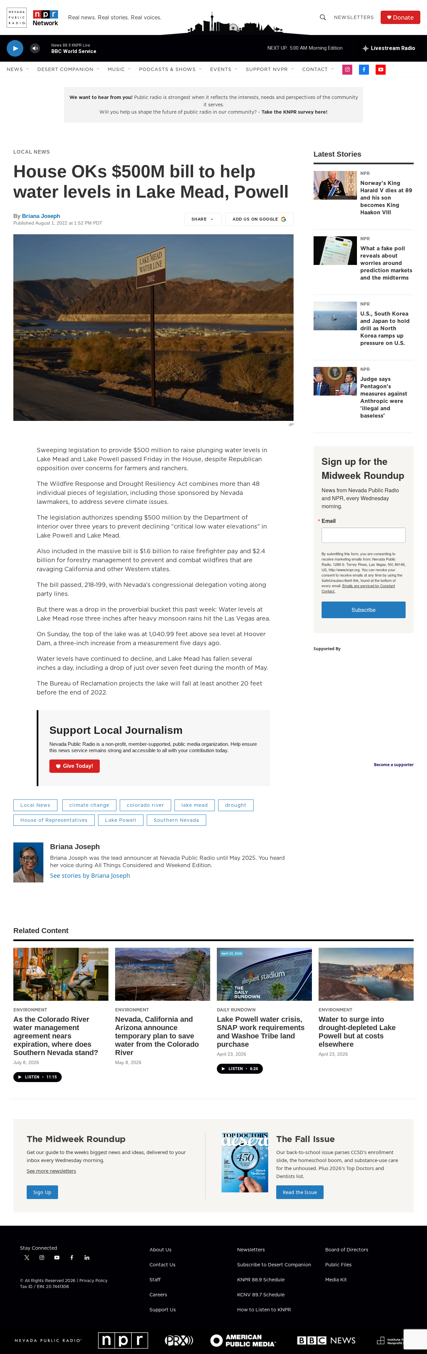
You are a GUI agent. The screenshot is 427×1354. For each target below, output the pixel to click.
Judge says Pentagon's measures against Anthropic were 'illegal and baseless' (383, 397)
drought (236, 805)
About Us (160, 1250)
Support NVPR (267, 69)
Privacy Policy (93, 1280)
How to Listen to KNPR (264, 1310)
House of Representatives (54, 820)
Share (199, 219)
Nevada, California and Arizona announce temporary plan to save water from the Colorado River (157, 1036)
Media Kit (336, 1280)
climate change (89, 805)
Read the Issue (300, 1192)
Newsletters (354, 17)
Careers (158, 1295)
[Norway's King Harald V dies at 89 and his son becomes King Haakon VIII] (335, 185)
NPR (365, 173)
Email (329, 521)
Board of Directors (346, 1250)
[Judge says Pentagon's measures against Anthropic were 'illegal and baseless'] (335, 381)
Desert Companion (65, 69)
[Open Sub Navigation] (28, 69)
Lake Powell (120, 820)
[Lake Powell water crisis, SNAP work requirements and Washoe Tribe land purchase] (264, 974)
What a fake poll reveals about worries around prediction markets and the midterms (386, 263)
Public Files (338, 1265)
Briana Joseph (41, 216)
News (15, 69)
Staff (154, 1280)
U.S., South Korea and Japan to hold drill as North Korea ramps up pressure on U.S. (385, 328)
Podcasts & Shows (167, 69)
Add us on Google (255, 219)
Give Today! (78, 766)
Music (116, 69)
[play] (15, 48)
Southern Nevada (176, 820)
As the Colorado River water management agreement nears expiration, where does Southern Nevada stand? (55, 1036)
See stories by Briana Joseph (90, 875)
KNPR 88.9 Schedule (261, 1280)
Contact (315, 69)
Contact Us (162, 1265)
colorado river (145, 805)
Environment (30, 1010)
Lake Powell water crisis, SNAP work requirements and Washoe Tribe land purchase (261, 1031)
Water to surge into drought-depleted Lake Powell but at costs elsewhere (357, 1031)
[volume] (35, 48)
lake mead (194, 805)
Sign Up (42, 1192)
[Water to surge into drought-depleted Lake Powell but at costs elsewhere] (366, 974)
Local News (31, 152)
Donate (403, 17)
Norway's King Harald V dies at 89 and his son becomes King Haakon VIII (386, 197)
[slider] (46, 48)
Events (221, 69)
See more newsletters (51, 1170)
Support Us (162, 1310)
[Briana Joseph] (28, 862)
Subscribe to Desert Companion (274, 1265)
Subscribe (364, 610)
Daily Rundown (236, 1010)
